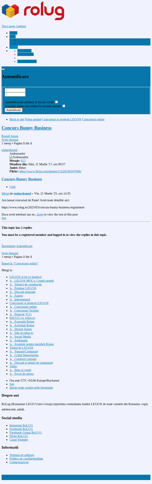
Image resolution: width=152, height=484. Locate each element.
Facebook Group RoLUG (26, 432)
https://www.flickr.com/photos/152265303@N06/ (50, 171)
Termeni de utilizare (22, 455)
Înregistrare (9, 85)
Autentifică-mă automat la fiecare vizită (29, 102)
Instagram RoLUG (21, 425)
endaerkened (9, 150)
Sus (12, 384)
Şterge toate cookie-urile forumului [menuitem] (31, 387)
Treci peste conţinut (14, 26)
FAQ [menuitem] (20, 43)
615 (23, 160)
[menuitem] (32, 40)
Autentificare (24, 246)
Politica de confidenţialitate (26, 458)
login (40, 214)
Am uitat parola (14, 98)
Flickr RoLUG (19, 436)
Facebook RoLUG (21, 429)
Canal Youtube (19, 439)
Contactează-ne (19, 462)
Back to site (17, 119)
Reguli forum (10, 136)
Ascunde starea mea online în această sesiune (33, 106)
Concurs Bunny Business (26, 127)
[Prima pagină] (40, 19)
